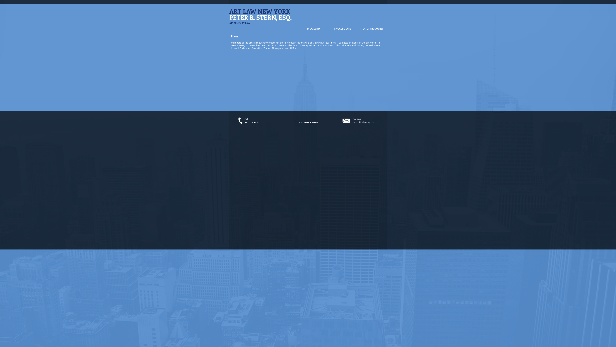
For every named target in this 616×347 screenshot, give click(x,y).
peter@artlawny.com (364, 122)
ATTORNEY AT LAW (239, 23)
